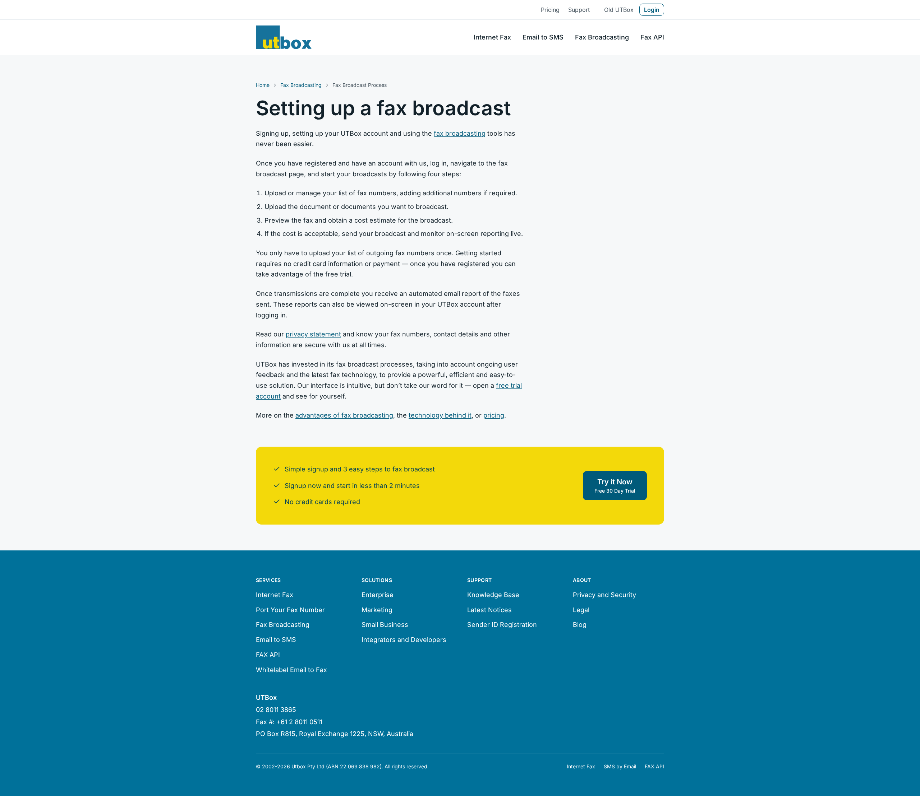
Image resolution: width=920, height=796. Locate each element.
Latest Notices (489, 610)
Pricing (550, 9)
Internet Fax (492, 37)
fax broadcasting (460, 133)
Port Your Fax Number (290, 610)
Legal (581, 610)
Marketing (377, 610)
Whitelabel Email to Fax (291, 670)
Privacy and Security (604, 595)
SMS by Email (620, 766)
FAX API (268, 654)
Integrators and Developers (404, 639)
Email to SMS (543, 37)
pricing (493, 415)
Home (263, 85)
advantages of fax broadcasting (344, 415)
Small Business (385, 624)
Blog (579, 624)
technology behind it (440, 415)
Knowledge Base (493, 595)
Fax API (652, 37)
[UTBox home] (284, 37)
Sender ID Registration (502, 624)
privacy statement (313, 334)
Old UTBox (619, 9)
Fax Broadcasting (602, 37)
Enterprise (378, 595)
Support (579, 9)
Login (651, 9)
